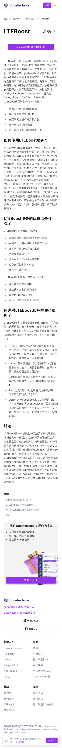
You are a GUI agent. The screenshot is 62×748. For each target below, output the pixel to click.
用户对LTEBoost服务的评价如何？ (23, 509)
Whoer (8, 659)
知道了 (51, 740)
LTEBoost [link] (44, 18)
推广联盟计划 (40, 659)
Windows (32, 620)
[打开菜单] (55, 5)
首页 (6, 18)
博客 (35, 648)
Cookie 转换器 (41, 676)
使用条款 (38, 698)
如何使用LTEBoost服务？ (18, 499)
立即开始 (29, 580)
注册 (47, 5)
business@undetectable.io (19, 612)
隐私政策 (38, 693)
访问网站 (46, 31)
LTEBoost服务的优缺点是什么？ (22, 504)
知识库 (7, 693)
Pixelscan (9, 653)
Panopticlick (11, 665)
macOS (32, 628)
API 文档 (9, 704)
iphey (7, 676)
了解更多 (19, 742)
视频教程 (9, 698)
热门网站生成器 (42, 670)
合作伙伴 (17, 18)
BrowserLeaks (12, 648)
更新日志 (38, 653)
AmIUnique (10, 670)
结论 (8, 514)
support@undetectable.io (19, 607)
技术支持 (9, 710)
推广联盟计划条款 (43, 704)
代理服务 (30, 18)
